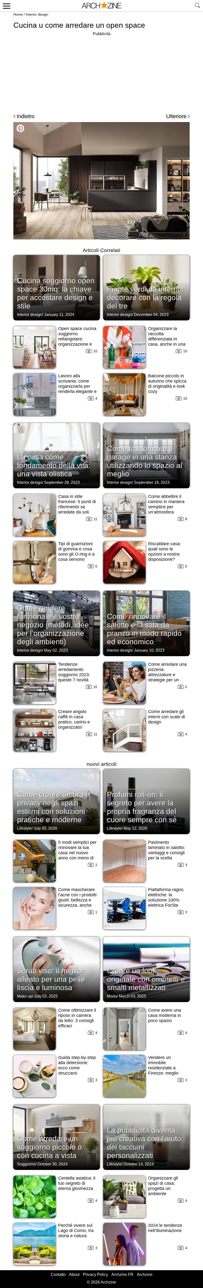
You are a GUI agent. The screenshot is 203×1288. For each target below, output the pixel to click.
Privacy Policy (95, 1274)
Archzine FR (122, 1274)
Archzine (144, 1274)
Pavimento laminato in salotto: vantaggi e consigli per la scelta (166, 850)
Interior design (37, 14)
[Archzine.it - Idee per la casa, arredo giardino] (101, 6)
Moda (112, 996)
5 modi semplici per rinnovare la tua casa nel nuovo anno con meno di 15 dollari (77, 853)
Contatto (58, 1274)
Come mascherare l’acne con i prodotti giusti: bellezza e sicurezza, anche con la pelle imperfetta (77, 902)
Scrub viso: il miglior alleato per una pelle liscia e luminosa (51, 979)
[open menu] (6, 5)
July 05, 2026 (45, 828)
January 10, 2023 (149, 650)
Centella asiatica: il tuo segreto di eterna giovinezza (76, 1183)
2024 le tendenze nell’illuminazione (165, 1228)
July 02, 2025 (46, 996)
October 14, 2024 (139, 1164)
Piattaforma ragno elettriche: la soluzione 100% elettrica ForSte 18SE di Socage (165, 900)
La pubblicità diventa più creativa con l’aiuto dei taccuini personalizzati (144, 1142)
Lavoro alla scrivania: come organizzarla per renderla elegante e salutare (77, 386)
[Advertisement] (101, 71)
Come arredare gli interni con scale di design (166, 716)
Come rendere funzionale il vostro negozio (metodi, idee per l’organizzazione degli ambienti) (53, 625)
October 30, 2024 (52, 1164)
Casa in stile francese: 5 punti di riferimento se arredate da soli (77, 504)
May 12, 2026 (135, 828)
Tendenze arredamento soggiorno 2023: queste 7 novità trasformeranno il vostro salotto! (75, 677)
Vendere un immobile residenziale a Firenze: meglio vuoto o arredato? (165, 1068)
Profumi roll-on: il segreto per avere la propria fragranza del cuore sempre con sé (142, 807)
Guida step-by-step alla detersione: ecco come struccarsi (77, 1065)
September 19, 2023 (152, 482)
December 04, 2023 (151, 314)
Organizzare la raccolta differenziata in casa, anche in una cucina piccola (166, 339)
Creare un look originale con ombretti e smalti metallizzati (146, 979)
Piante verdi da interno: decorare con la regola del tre (145, 297)
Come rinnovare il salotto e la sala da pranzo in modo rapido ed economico (144, 629)
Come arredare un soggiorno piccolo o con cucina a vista (49, 1146)
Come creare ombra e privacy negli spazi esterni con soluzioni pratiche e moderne (53, 807)
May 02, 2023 (56, 650)
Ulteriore (176, 116)
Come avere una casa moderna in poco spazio (164, 1015)
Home (18, 14)
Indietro (25, 116)
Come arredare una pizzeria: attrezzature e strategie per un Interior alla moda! (167, 675)
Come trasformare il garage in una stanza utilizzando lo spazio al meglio (144, 461)
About (74, 1274)
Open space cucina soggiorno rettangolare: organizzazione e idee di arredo (77, 339)
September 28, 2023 (62, 482)
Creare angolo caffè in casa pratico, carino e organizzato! (74, 719)
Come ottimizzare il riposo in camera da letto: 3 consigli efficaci (77, 1018)
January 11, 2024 (59, 314)
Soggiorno (26, 1164)
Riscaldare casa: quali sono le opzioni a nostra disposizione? (164, 551)
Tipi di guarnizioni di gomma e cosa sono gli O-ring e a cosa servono (76, 551)
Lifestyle (24, 828)
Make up (24, 996)
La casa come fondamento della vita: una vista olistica (53, 465)
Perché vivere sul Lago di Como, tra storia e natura (76, 1230)
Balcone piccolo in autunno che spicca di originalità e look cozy (167, 383)
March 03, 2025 (132, 996)
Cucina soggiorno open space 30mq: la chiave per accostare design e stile (56, 293)
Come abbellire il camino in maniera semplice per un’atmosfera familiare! (166, 507)
